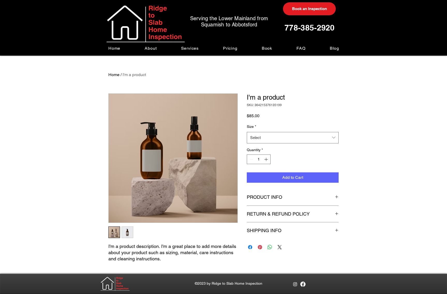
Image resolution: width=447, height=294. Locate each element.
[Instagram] (295, 284)
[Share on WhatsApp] (270, 247)
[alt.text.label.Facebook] (303, 284)
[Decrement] (251, 159)
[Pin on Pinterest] (260, 247)
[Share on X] (280, 247)
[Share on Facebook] (250, 247)
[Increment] (266, 159)
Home (114, 74)
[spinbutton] (258, 159)
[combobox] (293, 137)
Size (251, 126)
